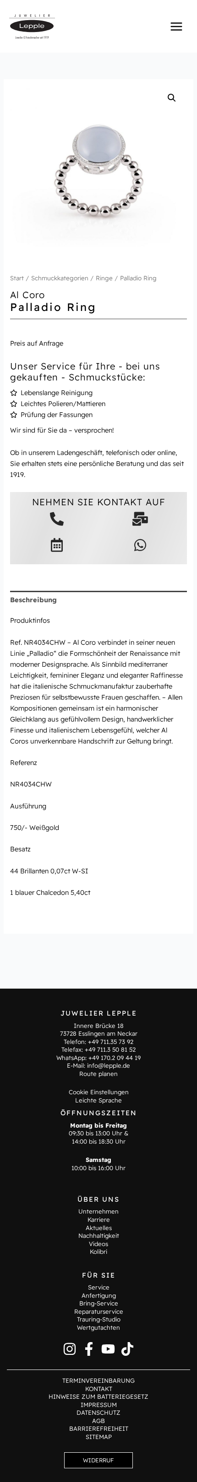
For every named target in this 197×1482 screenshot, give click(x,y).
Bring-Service (98, 1303)
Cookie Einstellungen (99, 1092)
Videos (98, 1243)
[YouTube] (108, 1349)
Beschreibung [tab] (33, 599)
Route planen (98, 1073)
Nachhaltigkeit (98, 1235)
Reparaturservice (98, 1311)
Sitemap (99, 1436)
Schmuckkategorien (59, 278)
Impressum (99, 1404)
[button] (172, 98)
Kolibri (98, 1251)
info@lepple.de (108, 1065)
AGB (98, 1420)
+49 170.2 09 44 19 (114, 1057)
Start (17, 278)
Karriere (99, 1219)
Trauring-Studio (98, 1319)
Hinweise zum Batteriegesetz (98, 1396)
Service (98, 1287)
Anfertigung (99, 1295)
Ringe (104, 278)
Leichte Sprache (98, 1100)
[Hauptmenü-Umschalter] (176, 26)
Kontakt (98, 1388)
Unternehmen (98, 1211)
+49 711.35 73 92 (110, 1041)
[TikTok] (127, 1349)
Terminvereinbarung (98, 1380)
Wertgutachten (98, 1327)
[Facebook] (89, 1349)
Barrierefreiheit (98, 1428)
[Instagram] (70, 1349)
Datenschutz (98, 1412)
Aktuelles (99, 1227)
